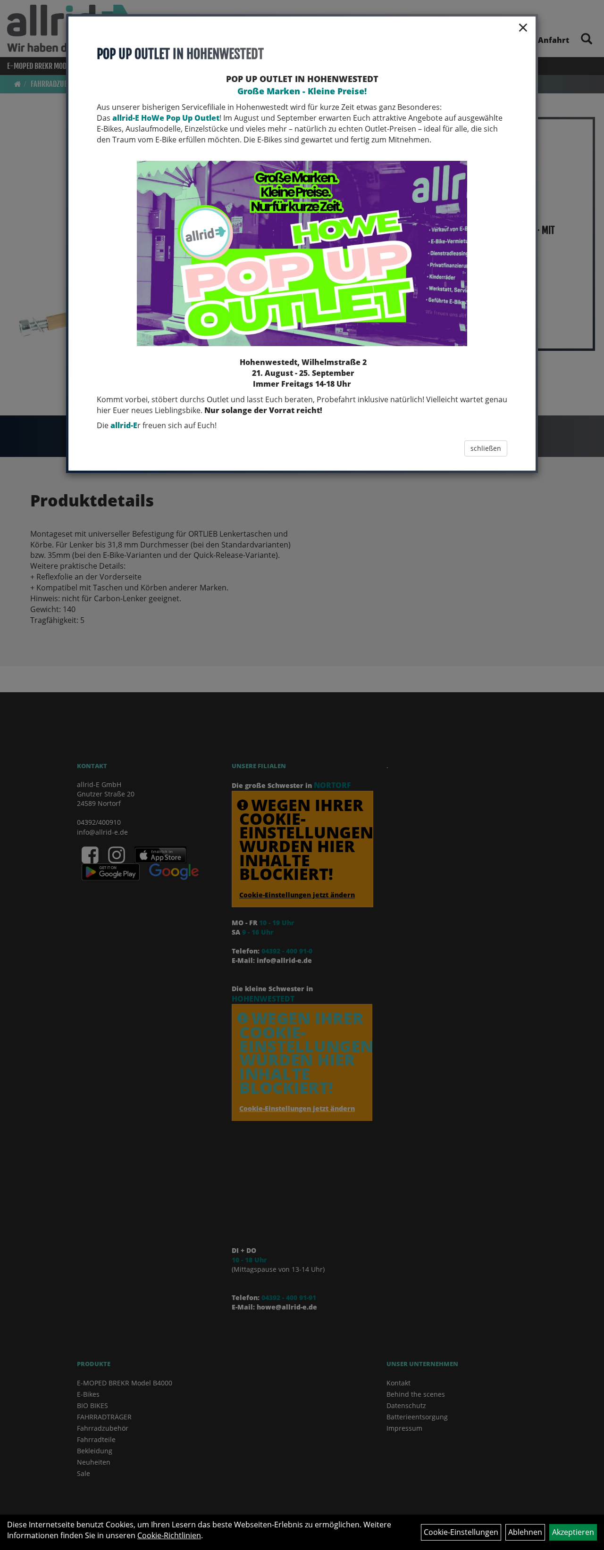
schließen (485, 448)
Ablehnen (525, 1532)
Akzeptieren (573, 1532)
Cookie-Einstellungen (461, 1532)
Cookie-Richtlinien (169, 1535)
